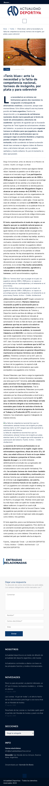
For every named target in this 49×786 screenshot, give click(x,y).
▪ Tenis (7, 69)
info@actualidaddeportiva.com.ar (18, 751)
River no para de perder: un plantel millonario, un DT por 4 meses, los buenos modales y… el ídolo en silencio (24, 686)
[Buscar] (44, 2)
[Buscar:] (10, 2)
